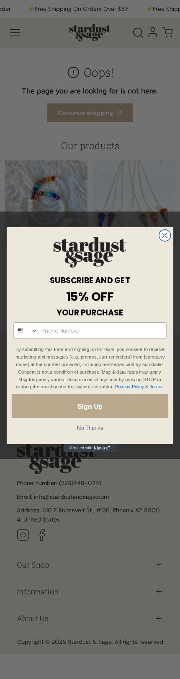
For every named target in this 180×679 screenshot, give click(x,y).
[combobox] (26, 331)
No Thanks (90, 427)
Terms (156, 387)
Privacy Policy (129, 387)
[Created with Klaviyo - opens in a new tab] (89, 448)
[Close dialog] (165, 235)
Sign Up (90, 405)
